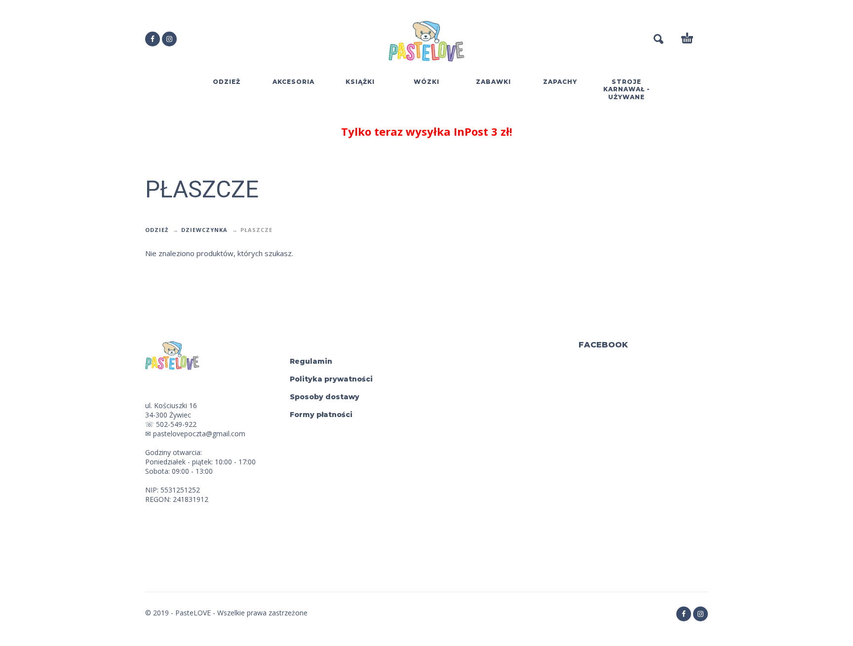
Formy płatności (321, 414)
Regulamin (311, 361)
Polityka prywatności (331, 379)
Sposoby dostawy (324, 396)
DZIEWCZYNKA (204, 229)
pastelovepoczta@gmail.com (199, 433)
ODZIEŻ (156, 229)
